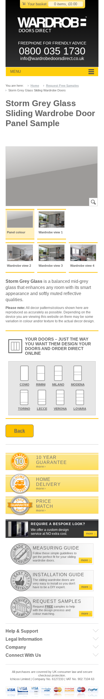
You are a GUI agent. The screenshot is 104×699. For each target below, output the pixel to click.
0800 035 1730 (52, 51)
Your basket (37, 4)
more (40, 466)
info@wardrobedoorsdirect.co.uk (52, 58)
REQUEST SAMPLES (57, 601)
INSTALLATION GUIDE (58, 574)
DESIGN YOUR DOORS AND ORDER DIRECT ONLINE (58, 348)
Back (19, 430)
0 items (60, 4)
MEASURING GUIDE (56, 548)
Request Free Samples (62, 85)
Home (35, 85)
